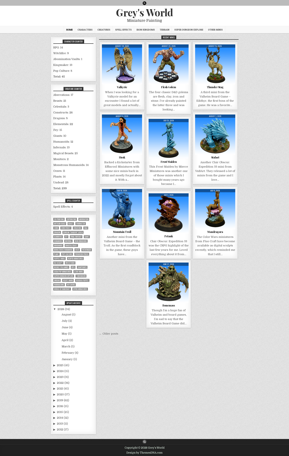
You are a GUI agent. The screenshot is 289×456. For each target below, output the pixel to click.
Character (80, 223)
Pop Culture (67, 254)
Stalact (215, 157)
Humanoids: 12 (63, 141)
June (65, 327)
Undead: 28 (60, 182)
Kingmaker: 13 (62, 64)
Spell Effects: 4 (63, 206)
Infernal (68, 241)
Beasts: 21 (59, 100)
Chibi (56, 228)
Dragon (57, 232)
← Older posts (108, 333)
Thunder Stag (215, 87)
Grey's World (144, 12)
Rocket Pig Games (61, 267)
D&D (85, 228)
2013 (60, 423)
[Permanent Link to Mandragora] (215, 209)
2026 (60, 309)
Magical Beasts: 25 (65, 153)
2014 (60, 417)
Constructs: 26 (63, 112)
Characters (85, 29)
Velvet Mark (68, 280)
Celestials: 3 (61, 106)
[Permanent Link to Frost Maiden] (169, 139)
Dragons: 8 (60, 118)
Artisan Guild (59, 223)
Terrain (164, 29)
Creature (77, 228)
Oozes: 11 (59, 170)
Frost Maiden (169, 162)
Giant (87, 236)
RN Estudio (70, 262)
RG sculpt (58, 262)
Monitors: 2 (61, 159)
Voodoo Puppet (82, 280)
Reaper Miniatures (75, 258)
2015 (60, 412)
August (66, 314)
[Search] (144, 3)
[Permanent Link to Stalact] (215, 134)
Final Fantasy (76, 236)
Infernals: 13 (61, 147)
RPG (73, 267)
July (65, 320)
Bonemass (168, 305)
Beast (70, 223)
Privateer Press (81, 254)
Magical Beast (71, 245)
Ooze (77, 249)
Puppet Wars (59, 258)
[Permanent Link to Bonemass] (169, 283)
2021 (60, 388)
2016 (60, 406)
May (64, 333)
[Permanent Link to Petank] (169, 213)
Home (69, 29)
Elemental (58, 236)
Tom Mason (81, 276)
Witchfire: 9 (61, 53)
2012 (60, 429)
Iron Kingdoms (146, 29)
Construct (66, 228)
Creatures (103, 29)
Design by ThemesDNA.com (144, 452)
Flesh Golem (168, 87)
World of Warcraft (62, 289)
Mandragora (215, 232)
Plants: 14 (59, 176)
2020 (60, 394)
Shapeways (82, 267)
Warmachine (59, 284)
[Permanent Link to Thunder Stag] (215, 64)
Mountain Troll (122, 232)
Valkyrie (122, 87)
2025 (60, 365)
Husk (122, 157)
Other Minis (215, 29)
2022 (60, 382)
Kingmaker (58, 245)
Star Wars (78, 271)
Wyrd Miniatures (80, 289)
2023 (60, 377)
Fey (66, 236)
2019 (60, 400)
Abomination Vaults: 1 (67, 59)
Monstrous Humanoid (63, 249)
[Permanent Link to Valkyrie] (122, 64)
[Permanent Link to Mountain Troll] (122, 209)
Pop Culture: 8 (62, 70)
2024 (60, 371)
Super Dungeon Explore (188, 29)
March (66, 346)
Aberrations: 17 (63, 94)
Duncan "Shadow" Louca (73, 232)
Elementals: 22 (63, 124)
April (65, 340)
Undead (57, 280)
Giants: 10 (59, 135)
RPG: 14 (58, 47)
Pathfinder (86, 249)
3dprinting (71, 219)
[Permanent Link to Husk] (122, 134)
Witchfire (71, 284)
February (68, 352)
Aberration (83, 219)
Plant (56, 254)
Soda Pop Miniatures (62, 271)
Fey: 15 (57, 129)
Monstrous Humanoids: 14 (71, 165)
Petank (168, 236)
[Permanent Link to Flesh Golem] (169, 64)
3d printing (59, 219)
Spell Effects (123, 29)
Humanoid (58, 241)
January (67, 359)
